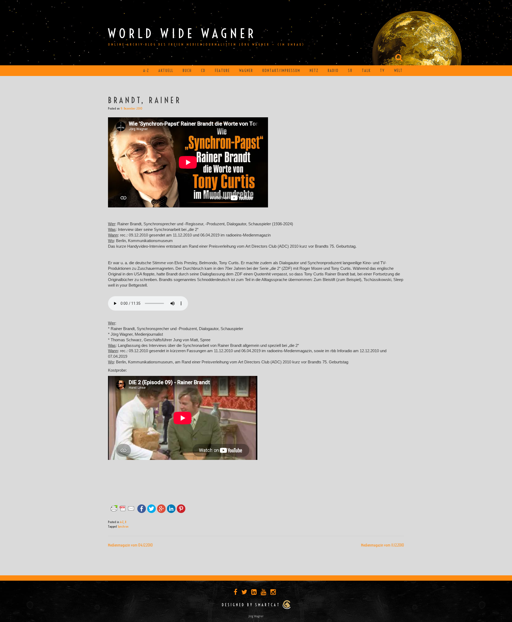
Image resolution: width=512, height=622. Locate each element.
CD (203, 70)
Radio (333, 70)
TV (382, 70)
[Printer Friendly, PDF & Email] (122, 508)
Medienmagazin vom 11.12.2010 (382, 545)
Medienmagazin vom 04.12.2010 (130, 545)
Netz (314, 70)
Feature (222, 70)
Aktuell (165, 70)
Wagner (246, 70)
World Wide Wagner (182, 33)
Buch (187, 70)
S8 (350, 70)
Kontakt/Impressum (281, 70)
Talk (366, 70)
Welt (398, 70)
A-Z (146, 70)
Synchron (123, 526)
